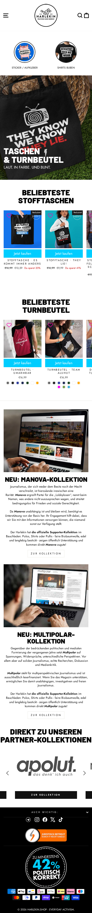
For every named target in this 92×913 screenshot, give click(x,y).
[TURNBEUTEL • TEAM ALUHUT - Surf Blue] (68, 387)
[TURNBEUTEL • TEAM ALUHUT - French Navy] (63, 383)
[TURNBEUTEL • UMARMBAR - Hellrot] (32, 383)
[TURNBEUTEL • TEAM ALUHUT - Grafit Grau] (49, 383)
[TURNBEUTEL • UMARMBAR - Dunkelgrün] (27, 383)
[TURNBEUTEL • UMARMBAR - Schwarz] (12, 383)
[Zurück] (7, 773)
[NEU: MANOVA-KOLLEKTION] (46, 440)
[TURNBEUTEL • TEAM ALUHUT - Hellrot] (73, 383)
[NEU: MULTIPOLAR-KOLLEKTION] (46, 595)
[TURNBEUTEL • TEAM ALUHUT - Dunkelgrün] (68, 383)
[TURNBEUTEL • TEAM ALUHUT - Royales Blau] (59, 383)
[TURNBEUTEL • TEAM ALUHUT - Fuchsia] (59, 387)
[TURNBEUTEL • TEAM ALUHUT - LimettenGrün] (63, 387)
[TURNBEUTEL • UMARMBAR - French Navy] (22, 383)
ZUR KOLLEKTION (46, 553)
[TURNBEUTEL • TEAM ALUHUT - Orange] (78, 383)
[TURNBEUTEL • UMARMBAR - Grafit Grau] (7, 383)
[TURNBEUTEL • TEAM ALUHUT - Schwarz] (54, 383)
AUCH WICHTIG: (44, 812)
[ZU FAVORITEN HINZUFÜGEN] (9, 215)
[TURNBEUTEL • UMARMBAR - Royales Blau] (17, 383)
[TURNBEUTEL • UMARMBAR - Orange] (37, 383)
